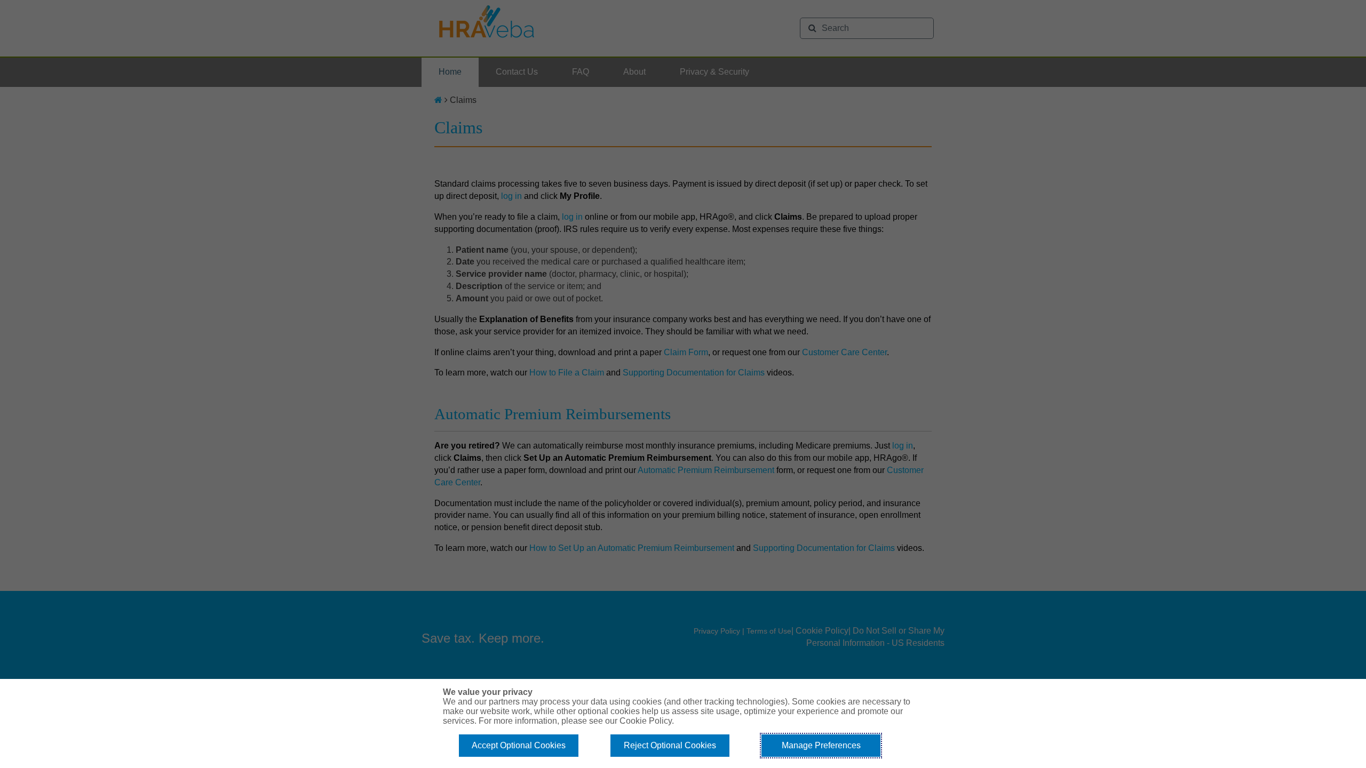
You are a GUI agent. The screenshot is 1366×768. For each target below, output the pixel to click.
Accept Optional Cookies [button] (519, 745)
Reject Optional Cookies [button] (670, 745)
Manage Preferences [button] (821, 745)
